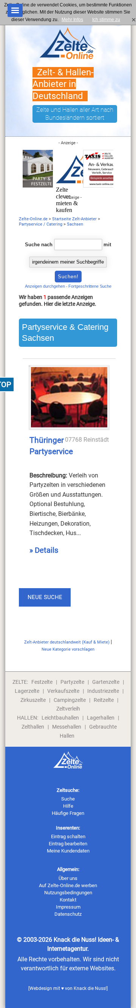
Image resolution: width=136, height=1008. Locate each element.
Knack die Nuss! (90, 988)
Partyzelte (72, 682)
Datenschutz (68, 914)
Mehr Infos (72, 19)
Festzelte (42, 682)
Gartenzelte (105, 682)
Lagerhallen (100, 718)
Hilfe (68, 806)
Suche (68, 799)
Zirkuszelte (33, 700)
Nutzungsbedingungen (68, 892)
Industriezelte (103, 691)
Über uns (68, 878)
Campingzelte (70, 700)
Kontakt (68, 900)
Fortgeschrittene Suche (89, 286)
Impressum (68, 907)
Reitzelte (104, 700)
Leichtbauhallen (60, 718)
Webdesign (40, 988)
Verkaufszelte (63, 691)
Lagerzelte (27, 691)
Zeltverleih (68, 709)
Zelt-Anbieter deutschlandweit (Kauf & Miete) (67, 642)
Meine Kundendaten (68, 851)
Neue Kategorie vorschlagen (68, 649)
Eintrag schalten (68, 836)
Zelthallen (33, 727)
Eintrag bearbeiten (68, 843)
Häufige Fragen (68, 813)
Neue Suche (45, 597)
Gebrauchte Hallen (88, 731)
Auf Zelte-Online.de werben (68, 885)
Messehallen (66, 727)
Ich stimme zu (108, 19)
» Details (43, 550)
